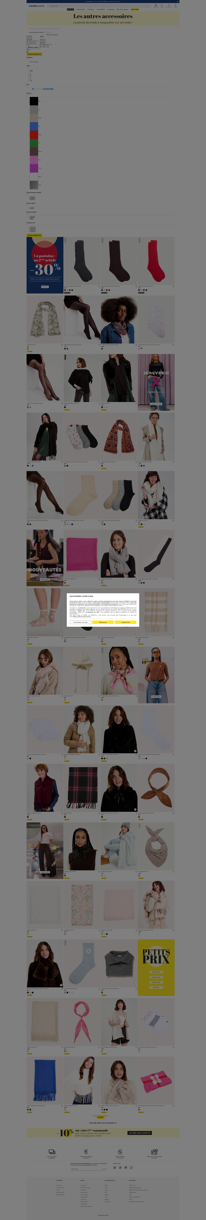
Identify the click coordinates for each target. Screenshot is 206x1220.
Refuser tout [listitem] (103, 622)
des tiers (122, 608)
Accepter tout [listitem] (125, 622)
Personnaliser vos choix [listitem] (80, 622)
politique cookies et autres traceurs (82, 616)
